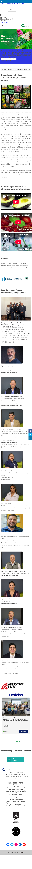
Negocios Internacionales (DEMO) (16, 817)
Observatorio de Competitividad (16, 806)
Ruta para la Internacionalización (16, 802)
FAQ (16, 807)
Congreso (3, 21)
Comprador (3, 16)
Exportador (3, 17)
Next (29, 287)
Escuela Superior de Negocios (16, 816)
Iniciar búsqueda (6, 60)
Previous (2, 287)
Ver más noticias (16, 756)
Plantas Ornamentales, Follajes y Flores (12, 3)
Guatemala (4, 162)
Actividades (16, 812)
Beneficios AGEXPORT (16, 804)
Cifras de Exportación (6, 19)
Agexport (21, 867)
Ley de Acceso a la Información (16, 820)
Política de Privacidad (16, 809)
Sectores (16, 801)
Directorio (16, 799)
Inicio (1, 14)
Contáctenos (4, 22)
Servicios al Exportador (16, 814)
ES (11, 10)
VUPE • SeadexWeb (16, 819)
